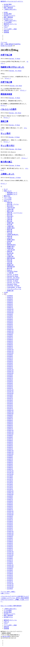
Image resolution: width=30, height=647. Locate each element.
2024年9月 (10, 334)
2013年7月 (10, 560)
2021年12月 (10, 390)
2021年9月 (10, 395)
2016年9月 (10, 496)
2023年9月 (10, 354)
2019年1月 (10, 449)
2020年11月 (10, 412)
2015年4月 (10, 524)
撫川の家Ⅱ (10, 206)
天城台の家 (10, 209)
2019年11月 (10, 432)
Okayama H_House (12, 274)
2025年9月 (10, 314)
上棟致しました (7, 174)
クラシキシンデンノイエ (14, 289)
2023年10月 (10, 353)
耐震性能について (12, 192)
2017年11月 (10, 472)
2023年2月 (10, 366)
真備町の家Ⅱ (11, 246)
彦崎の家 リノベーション (14, 212)
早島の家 (9, 255)
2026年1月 (10, 307)
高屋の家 (9, 236)
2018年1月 (10, 469)
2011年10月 (10, 587)
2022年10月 (10, 373)
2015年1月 (10, 529)
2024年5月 (10, 341)
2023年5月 (10, 361)
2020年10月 (10, 413)
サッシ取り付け (7, 145)
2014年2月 (10, 548)
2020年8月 (10, 417)
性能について (8, 191)
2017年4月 (10, 484)
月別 (5, 294)
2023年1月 (10, 368)
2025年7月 (10, 317)
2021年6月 (10, 400)
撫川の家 (9, 268)
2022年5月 (10, 381)
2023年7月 (10, 358)
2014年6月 (10, 541)
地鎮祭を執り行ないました (12, 67)
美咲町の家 (10, 248)
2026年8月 (10, 295)
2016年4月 (10, 504)
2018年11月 (10, 452)
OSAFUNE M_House (13, 285)
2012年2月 (10, 580)
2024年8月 (10, 336)
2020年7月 (10, 418)
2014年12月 (10, 531)
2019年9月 (10, 435)
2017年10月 (10, 474)
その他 (6, 292)
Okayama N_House (14, 58)
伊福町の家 (10, 223)
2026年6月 (10, 299)
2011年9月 (10, 588)
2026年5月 (10, 300)
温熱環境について (12, 194)
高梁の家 (9, 251)
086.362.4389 (6, 636)
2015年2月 (10, 528)
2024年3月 (10, 344)
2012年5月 (10, 575)
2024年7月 (10, 337)
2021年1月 (10, 408)
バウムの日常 (8, 199)
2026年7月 (10, 297)
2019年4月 (10, 444)
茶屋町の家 (10, 290)
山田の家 (9, 238)
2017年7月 (10, 479)
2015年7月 (10, 519)
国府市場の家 (11, 258)
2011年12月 (10, 583)
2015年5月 (10, 523)
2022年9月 (10, 375)
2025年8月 (10, 316)
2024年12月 (10, 329)
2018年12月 (10, 450)
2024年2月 (10, 346)
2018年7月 (10, 459)
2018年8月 (10, 457)
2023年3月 (10, 364)
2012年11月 (10, 565)
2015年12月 (10, 511)
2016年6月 (10, 501)
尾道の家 (9, 229)
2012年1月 (10, 582)
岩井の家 (9, 263)
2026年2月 (10, 306)
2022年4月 (10, 383)
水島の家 (9, 217)
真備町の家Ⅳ (11, 228)
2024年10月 (10, 332)
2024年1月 (10, 348)
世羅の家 (9, 202)
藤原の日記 (7, 196)
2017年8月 (10, 477)
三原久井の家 (11, 249)
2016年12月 (10, 491)
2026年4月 (10, 302)
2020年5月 (10, 422)
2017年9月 (10, 476)
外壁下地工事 (6, 55)
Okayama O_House (12, 284)
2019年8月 (10, 437)
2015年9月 (10, 516)
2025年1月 (10, 327)
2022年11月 (10, 371)
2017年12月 (10, 471)
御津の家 (9, 231)
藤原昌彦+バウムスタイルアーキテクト (12, 1)
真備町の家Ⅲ (11, 239)
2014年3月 (10, 546)
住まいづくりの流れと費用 (8, 605)
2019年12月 (10, 430)
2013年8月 (10, 558)
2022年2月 (10, 386)
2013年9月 (10, 556)
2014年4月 (10, 545)
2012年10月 (10, 566)
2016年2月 (10, 508)
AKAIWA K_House (12, 271)
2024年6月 (10, 339)
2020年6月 (10, 420)
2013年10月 (10, 555)
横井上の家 (10, 211)
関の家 (9, 243)
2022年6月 (10, 380)
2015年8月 (10, 518)
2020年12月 (10, 410)
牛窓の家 (9, 261)
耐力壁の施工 (6, 162)
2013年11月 (10, 553)
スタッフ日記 (8, 197)
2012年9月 (10, 568)
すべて (6, 189)
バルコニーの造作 (8, 109)
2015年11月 (10, 513)
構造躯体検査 (6, 94)
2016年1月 (10, 509)
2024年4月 (10, 343)
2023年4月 (10, 363)
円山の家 (9, 233)
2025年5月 (10, 321)
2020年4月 (10, 423)
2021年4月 (10, 403)
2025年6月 (10, 319)
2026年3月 (10, 304)
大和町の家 (10, 226)
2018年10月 (10, 454)
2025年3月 (10, 324)
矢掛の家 (9, 241)
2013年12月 (10, 551)
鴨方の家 (9, 221)
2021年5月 (10, 401)
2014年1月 (10, 550)
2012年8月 (10, 570)
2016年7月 (10, 499)
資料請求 (11, 44)
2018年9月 (10, 455)
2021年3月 (10, 405)
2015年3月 (10, 526)
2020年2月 (10, 427)
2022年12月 (10, 369)
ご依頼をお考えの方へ (10, 9)
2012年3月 (10, 578)
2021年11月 (10, 391)
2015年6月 (10, 521)
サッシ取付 (5, 133)
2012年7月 (10, 572)
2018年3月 (10, 465)
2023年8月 (10, 356)
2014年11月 (10, 533)
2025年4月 (10, 322)
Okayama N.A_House (15, 70)
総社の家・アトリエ (13, 204)
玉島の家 (9, 219)
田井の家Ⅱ (10, 216)
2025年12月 (10, 309)
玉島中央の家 (11, 207)
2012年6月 (10, 573)
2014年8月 (10, 538)
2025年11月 (10, 311)
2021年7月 (10, 398)
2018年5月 (10, 462)
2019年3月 (10, 445)
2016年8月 (10, 497)
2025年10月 (10, 312)
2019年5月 (10, 442)
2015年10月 (10, 514)
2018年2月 (10, 467)
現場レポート (8, 201)
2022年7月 (10, 378)
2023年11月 (10, 351)
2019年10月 (10, 433)
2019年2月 (10, 447)
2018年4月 (10, 464)
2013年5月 (10, 563)
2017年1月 (10, 489)
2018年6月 (10, 460)
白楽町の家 (10, 256)
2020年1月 (10, 428)
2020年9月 (10, 415)
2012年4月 (10, 577)
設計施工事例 (8, 4)
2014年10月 (10, 534)
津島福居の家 (11, 266)
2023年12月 (10, 349)
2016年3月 (10, 506)
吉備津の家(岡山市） (13, 234)
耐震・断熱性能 (8, 7)
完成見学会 (17, 44)
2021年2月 (10, 407)
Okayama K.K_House (16, 85)
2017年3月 (10, 486)
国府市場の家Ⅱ (11, 244)
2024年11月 (10, 331)
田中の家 (9, 214)
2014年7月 (10, 540)
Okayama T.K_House (12, 276)
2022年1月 (10, 388)
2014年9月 (10, 536)
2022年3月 (10, 385)
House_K (9, 270)
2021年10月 (10, 393)
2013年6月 (10, 561)
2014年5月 (10, 543)
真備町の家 (10, 265)
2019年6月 (10, 440)
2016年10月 (10, 494)
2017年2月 (10, 487)
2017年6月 (10, 481)
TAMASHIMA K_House (14, 287)
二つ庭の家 (10, 273)
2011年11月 (10, 585)
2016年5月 (10, 502)
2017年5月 (10, 482)
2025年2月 (10, 326)
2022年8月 (10, 376)
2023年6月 (10, 359)
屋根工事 (4, 121)
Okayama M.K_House (13, 279)
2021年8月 (10, 396)
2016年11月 (10, 492)
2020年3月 (10, 425)
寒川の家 (9, 224)
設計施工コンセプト (9, 6)
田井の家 (9, 260)
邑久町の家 (10, 253)
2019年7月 (10, 439)
